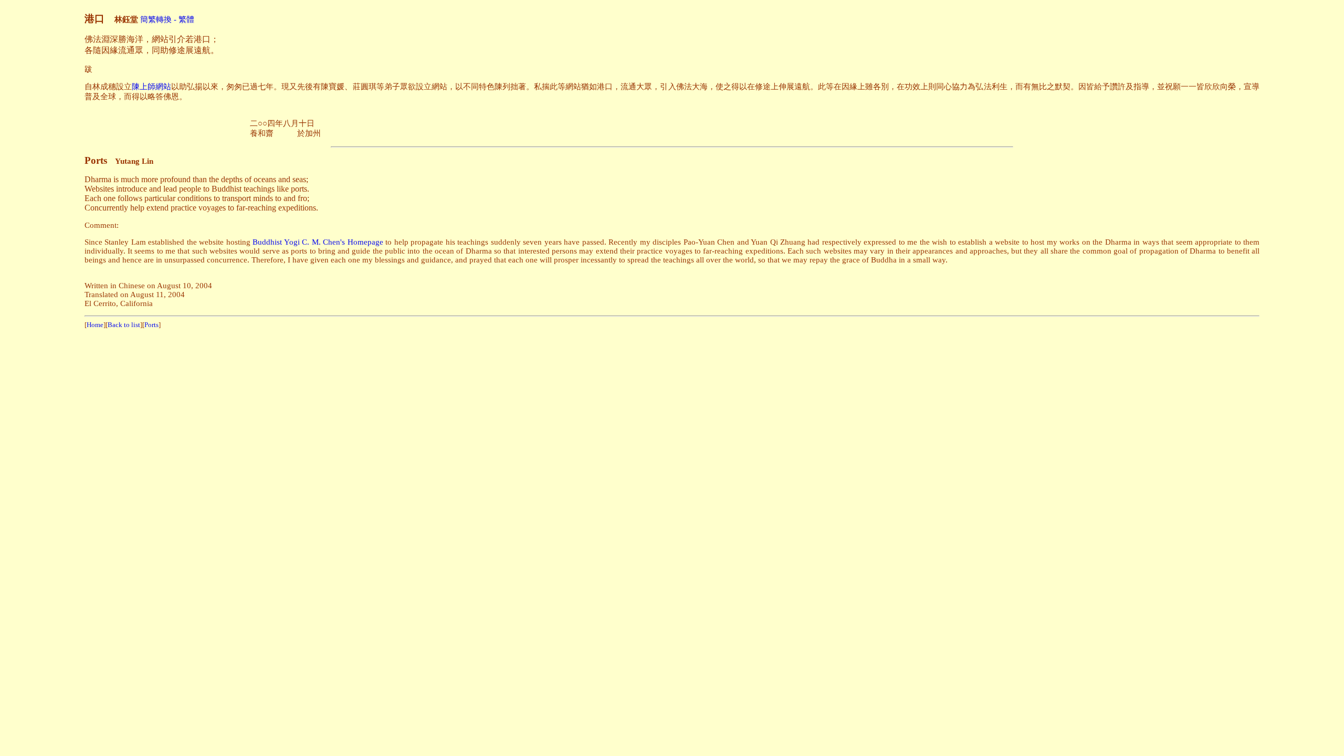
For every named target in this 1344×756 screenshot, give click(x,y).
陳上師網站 (151, 86)
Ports (151, 325)
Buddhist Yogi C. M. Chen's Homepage (318, 242)
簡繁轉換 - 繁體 (167, 19)
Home (95, 325)
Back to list (124, 325)
